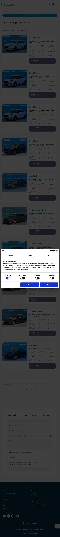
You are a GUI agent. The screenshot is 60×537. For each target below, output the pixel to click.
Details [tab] (30, 255)
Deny (29, 284)
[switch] (22, 278)
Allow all (49, 284)
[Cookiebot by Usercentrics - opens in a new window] (51, 251)
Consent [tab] (10, 255)
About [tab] (49, 255)
